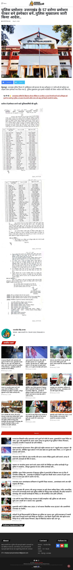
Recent (36, 433)
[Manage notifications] (68, 566)
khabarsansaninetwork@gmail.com (16, 553)
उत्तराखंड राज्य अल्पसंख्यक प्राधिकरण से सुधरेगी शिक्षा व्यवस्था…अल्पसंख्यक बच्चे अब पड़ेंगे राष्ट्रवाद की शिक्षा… (60, 389)
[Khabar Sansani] (36, 3)
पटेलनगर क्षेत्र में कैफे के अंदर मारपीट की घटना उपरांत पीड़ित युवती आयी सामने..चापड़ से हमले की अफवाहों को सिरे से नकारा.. (60, 362)
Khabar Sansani (39, 562)
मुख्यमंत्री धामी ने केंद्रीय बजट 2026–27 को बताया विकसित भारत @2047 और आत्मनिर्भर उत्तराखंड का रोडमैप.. (61, 416)
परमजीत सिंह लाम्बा (19, 330)
